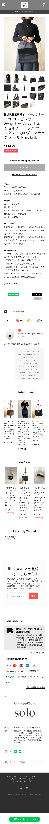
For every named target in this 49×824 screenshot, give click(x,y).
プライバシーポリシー (27, 779)
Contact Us (35, 776)
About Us (17, 776)
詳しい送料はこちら (38, 652)
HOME (8, 776)
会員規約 (13, 779)
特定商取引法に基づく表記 (22, 781)
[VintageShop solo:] (24, 710)
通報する (38, 299)
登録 (33, 596)
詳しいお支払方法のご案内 (36, 687)
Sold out (24, 167)
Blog (25, 776)
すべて (9, 321)
